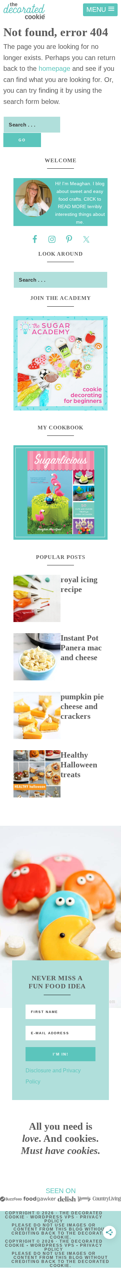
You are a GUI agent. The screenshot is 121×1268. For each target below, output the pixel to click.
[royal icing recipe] (37, 600)
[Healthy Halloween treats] (37, 775)
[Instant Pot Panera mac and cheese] (37, 658)
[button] (100, 9)
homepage (54, 68)
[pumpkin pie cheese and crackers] (37, 717)
